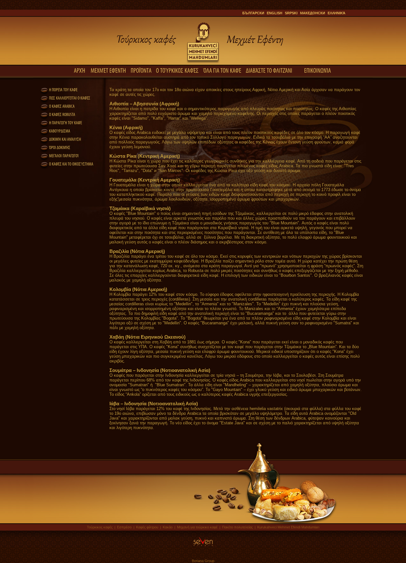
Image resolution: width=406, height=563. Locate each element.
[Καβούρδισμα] (55, 131)
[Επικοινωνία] (318, 70)
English (274, 13)
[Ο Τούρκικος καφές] (177, 70)
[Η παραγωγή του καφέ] (61, 122)
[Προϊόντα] (141, 70)
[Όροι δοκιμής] (55, 147)
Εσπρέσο (124, 527)
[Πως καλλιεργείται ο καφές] (65, 98)
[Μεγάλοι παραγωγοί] (59, 155)
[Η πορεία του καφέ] (59, 89)
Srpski (291, 13)
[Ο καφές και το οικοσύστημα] (67, 164)
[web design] (203, 546)
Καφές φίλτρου (147, 527)
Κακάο (168, 527)
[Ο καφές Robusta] (57, 114)
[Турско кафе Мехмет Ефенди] (203, 63)
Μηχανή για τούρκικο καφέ (197, 527)
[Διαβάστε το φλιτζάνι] (269, 70)
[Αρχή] (80, 70)
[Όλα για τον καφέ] (222, 70)
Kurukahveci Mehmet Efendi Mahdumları (288, 527)
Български (253, 13)
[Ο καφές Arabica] (57, 106)
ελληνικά (336, 13)
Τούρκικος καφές (100, 527)
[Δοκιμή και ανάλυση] (60, 139)
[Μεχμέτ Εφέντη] (108, 70)
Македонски (312, 13)
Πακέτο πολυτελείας (238, 527)
